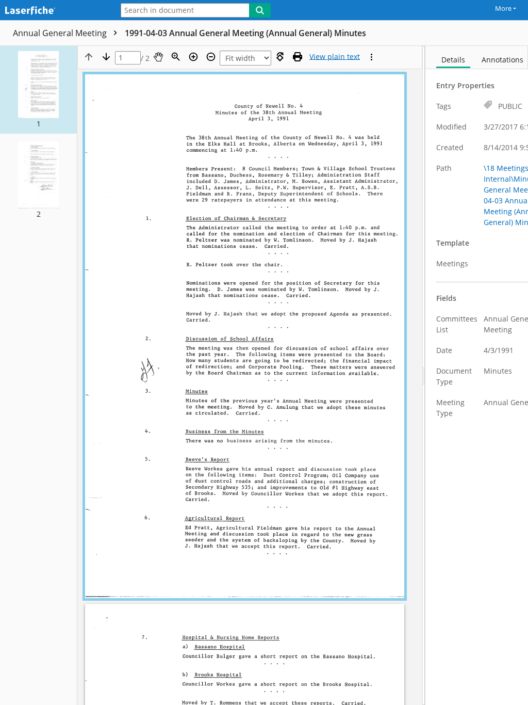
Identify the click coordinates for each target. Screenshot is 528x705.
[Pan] (158, 57)
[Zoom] (176, 57)
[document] (476, 375)
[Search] (260, 10)
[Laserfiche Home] (54, 11)
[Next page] (106, 57)
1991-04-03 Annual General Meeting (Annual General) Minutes (245, 33)
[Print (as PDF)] (297, 57)
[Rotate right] (280, 57)
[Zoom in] (193, 57)
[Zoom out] (211, 57)
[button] (38, 90)
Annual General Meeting (61, 33)
